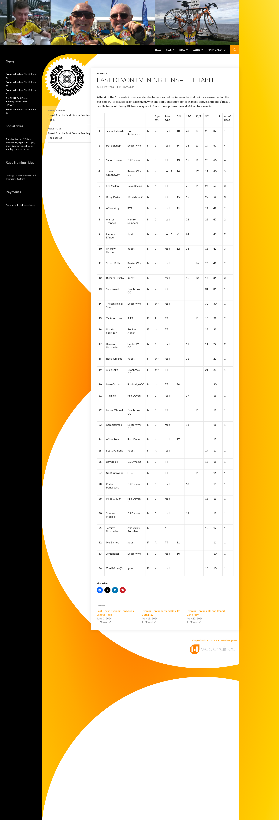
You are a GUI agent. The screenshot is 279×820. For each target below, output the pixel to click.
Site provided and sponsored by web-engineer (214, 640)
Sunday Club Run (14, 149)
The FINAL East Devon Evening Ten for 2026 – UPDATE (17, 101)
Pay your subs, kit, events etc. (20, 205)
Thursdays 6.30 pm (15, 178)
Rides (182, 50)
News (158, 50)
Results (102, 73)
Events (196, 50)
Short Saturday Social (16, 145)
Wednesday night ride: (17, 142)
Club (169, 50)
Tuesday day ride (14, 139)
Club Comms (126, 87)
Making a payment (218, 50)
